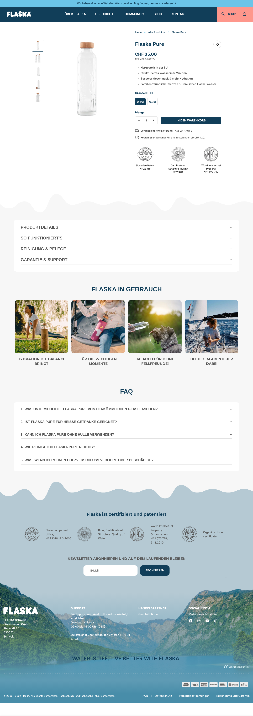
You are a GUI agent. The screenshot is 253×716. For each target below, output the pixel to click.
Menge (140, 112)
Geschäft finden (149, 614)
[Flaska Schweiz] (19, 13)
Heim (138, 32)
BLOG (158, 14)
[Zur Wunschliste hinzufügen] (217, 44)
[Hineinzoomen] (119, 47)
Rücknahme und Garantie (233, 695)
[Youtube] (207, 620)
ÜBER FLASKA (75, 14)
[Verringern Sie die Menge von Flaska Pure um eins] (139, 120)
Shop (232, 14)
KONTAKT (178, 14)
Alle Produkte (156, 32)
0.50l (140, 101)
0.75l (152, 101)
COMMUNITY (134, 14)
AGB (145, 695)
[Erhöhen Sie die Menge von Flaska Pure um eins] (153, 120)
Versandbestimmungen (194, 695)
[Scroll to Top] (246, 697)
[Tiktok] (215, 620)
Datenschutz (163, 695)
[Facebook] (190, 620)
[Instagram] (199, 620)
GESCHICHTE (105, 14)
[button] (245, 14)
